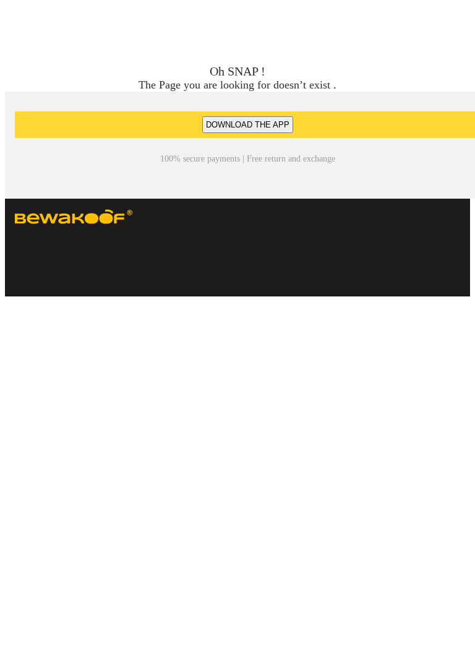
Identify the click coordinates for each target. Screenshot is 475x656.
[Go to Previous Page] (16, 27)
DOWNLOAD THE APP (247, 124)
